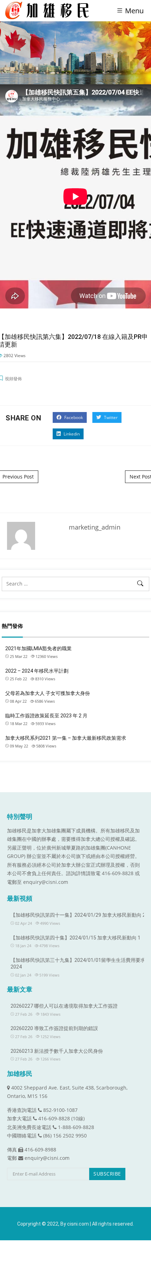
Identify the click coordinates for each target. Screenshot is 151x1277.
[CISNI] (49, 10)
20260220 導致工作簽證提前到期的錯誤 (54, 1028)
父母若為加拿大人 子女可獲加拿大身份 (47, 693)
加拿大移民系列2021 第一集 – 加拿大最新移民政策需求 (65, 738)
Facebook (73, 417)
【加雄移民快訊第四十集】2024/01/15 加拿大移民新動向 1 (75, 938)
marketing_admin (94, 527)
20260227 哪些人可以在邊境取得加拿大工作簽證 (64, 1006)
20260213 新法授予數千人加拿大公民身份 (57, 1051)
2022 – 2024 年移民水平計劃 (36, 671)
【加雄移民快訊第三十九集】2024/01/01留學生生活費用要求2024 (78, 963)
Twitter (110, 417)
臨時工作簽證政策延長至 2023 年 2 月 (46, 715)
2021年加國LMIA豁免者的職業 (38, 648)
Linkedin (71, 434)
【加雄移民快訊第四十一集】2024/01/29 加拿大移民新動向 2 (78, 915)
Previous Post (18, 476)
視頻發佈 (13, 379)
